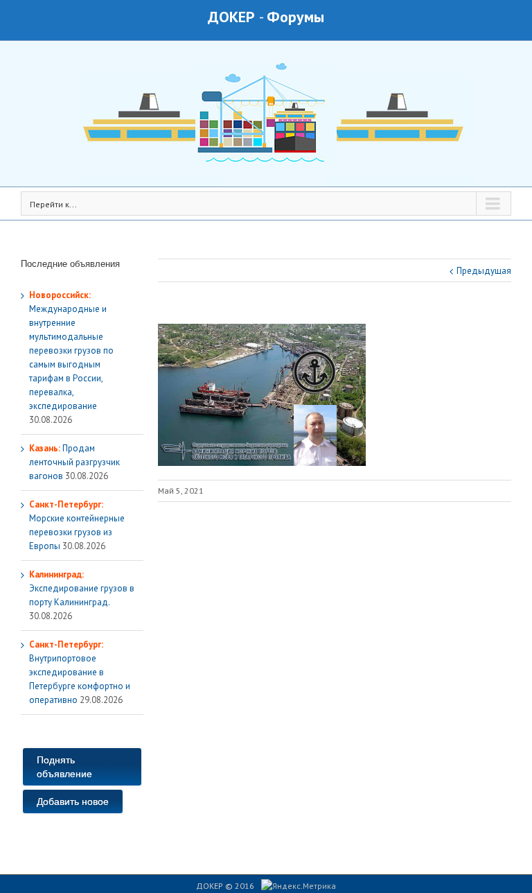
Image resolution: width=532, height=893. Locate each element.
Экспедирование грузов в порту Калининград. (81, 588)
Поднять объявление (64, 766)
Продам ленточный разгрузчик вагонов (74, 462)
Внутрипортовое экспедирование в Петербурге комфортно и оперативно (79, 672)
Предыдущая (483, 271)
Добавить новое (73, 801)
